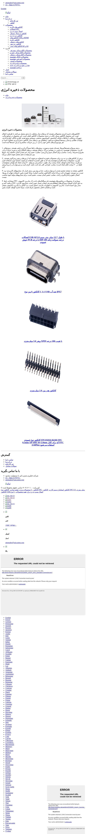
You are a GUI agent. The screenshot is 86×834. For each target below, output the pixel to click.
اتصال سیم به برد (16, 31)
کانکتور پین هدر (15, 44)
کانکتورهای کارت (16, 27)
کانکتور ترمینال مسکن (18, 33)
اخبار (7, 70)
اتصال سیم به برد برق (35, 492)
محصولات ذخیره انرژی (18, 63)
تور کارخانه (14, 21)
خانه (7, 16)
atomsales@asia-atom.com (14, 3)
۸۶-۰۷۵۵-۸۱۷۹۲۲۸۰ (13, 5)
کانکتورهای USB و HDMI (19, 38)
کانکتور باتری (14, 40)
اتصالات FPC (14, 29)
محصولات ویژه (24, 490)
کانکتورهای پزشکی (17, 42)
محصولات (9, 25)
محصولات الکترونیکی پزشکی (20, 55)
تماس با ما (9, 74)
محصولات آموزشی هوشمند (20, 59)
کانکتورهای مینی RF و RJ (19, 46)
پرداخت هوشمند (16, 67)
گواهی (12, 23)
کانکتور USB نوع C (8, 492)
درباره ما (8, 19)
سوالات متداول (10, 72)
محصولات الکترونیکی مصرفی (21, 50)
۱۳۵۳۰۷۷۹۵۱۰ (10, 525)
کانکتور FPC (37, 490)
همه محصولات (21, 492)
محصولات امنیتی (16, 61)
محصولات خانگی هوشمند (19, 57)
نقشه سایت (14, 490)
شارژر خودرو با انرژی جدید (20, 65)
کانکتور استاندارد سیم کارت (59, 490)
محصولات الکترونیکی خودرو (20, 53)
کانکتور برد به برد (16, 36)
